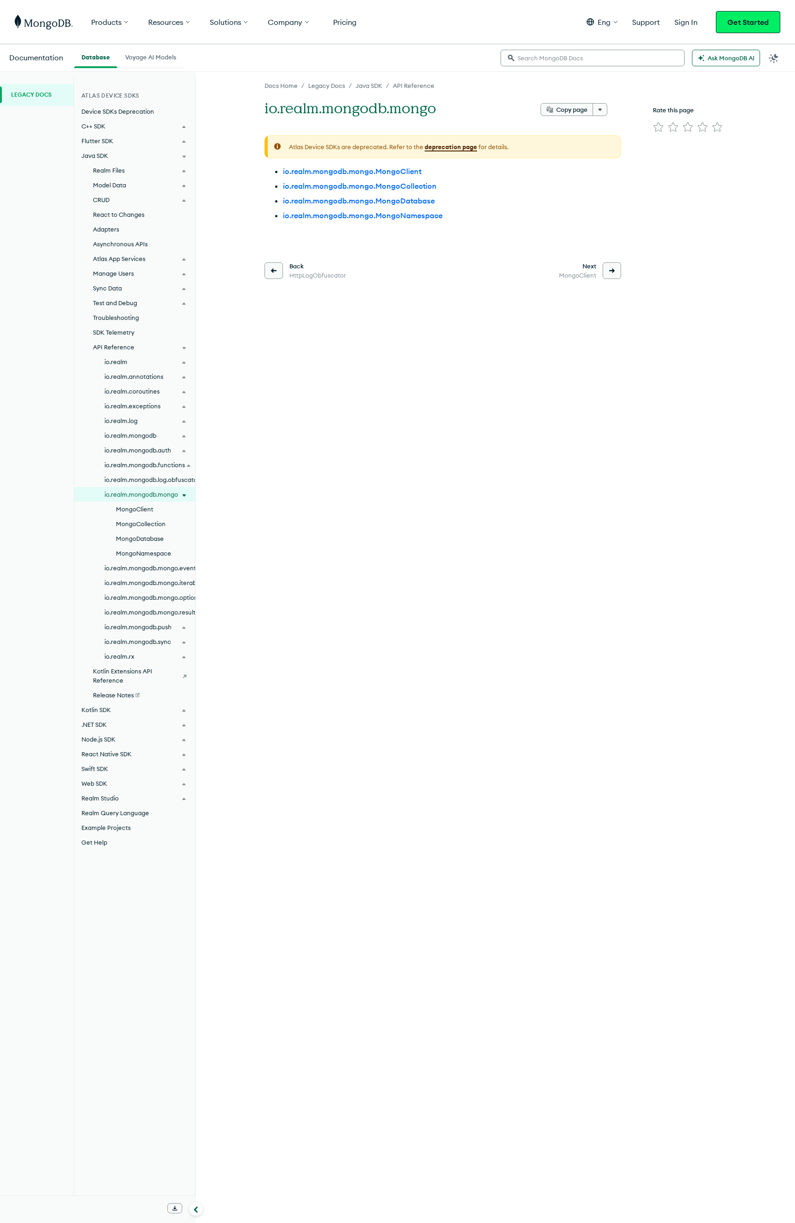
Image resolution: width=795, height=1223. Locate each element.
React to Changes (118, 214)
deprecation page (451, 147)
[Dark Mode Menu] (773, 58)
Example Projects (106, 827)
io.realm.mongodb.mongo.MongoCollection (360, 186)
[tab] (95, 56)
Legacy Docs (326, 85)
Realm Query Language (115, 813)
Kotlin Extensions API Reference (122, 675)
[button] (602, 22)
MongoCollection (141, 523)
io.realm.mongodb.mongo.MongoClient (352, 171)
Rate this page (673, 110)
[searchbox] (593, 58)
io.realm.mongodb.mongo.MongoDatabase (359, 200)
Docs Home (281, 85)
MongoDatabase (140, 538)
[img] (658, 127)
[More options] (600, 109)
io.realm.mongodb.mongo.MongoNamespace (363, 215)
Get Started (748, 22)
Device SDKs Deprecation (117, 111)
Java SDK (369, 85)
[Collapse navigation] (196, 1208)
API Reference (413, 85)
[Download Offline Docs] (174, 1208)
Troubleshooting (116, 317)
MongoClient (134, 509)
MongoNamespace (143, 553)
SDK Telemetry (113, 332)
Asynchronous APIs (120, 244)
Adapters (106, 229)
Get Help (94, 842)
